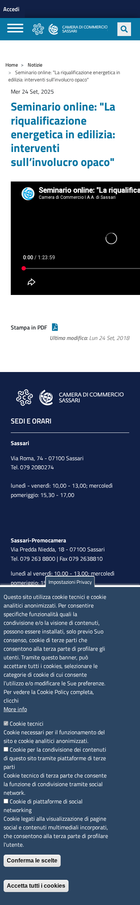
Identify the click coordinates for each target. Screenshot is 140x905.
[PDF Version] (55, 327)
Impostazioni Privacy (70, 582)
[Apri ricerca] (124, 29)
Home (11, 64)
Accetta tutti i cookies (36, 886)
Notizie (35, 64)
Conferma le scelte (32, 860)
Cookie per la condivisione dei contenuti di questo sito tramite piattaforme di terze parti (55, 758)
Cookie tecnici (26, 723)
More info (15, 709)
